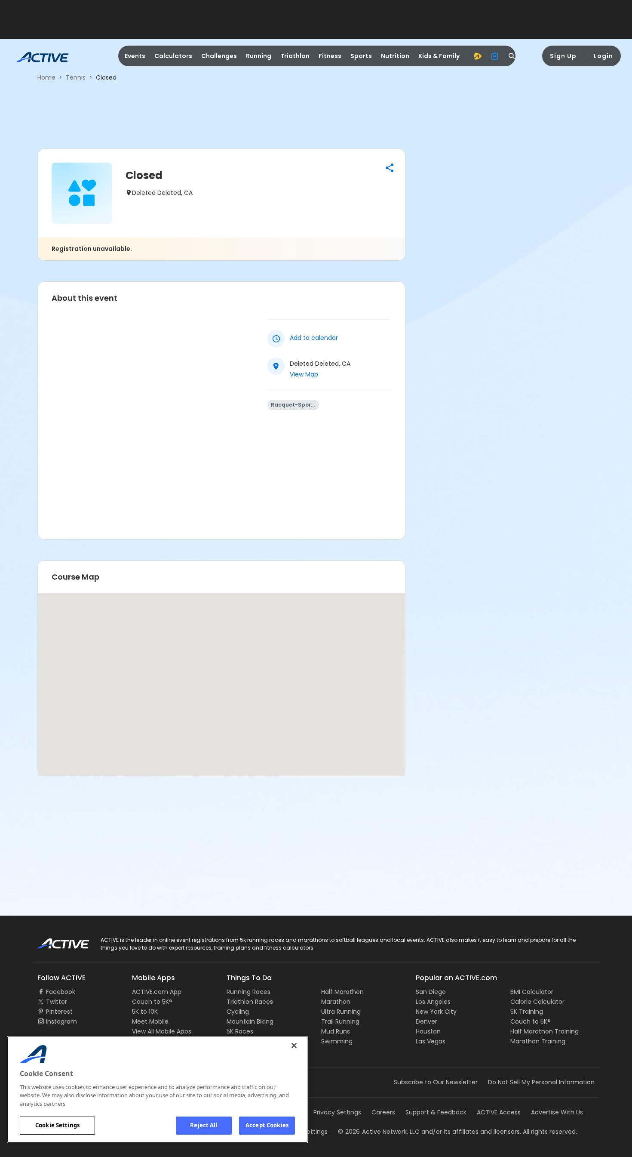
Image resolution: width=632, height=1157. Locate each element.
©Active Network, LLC (379, 1131)
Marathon (335, 1001)
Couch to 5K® (152, 1001)
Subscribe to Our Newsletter (436, 1082)
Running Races (248, 991)
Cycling (238, 1011)
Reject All (203, 1125)
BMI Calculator (531, 991)
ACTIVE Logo (55, 940)
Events (135, 56)
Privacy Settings (337, 1112)
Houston (428, 1031)
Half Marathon (342, 991)
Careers (383, 1112)
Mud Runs (335, 1031)
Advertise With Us (557, 1112)
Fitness (330, 56)
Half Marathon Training (544, 1031)
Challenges (219, 56)
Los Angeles (433, 1001)
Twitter (56, 1001)
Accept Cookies (266, 1125)
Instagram (61, 1021)
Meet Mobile (150, 1021)
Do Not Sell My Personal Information (541, 1082)
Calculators (173, 56)
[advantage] (477, 56)
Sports (361, 56)
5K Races (240, 1031)
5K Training (526, 1011)
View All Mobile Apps (161, 1031)
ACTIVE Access (499, 1112)
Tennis (76, 77)
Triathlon (295, 56)
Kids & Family (439, 56)
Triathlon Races (250, 1001)
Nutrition (395, 56)
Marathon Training (537, 1041)
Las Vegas (430, 1041)
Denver (426, 1021)
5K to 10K (145, 1011)
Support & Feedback (435, 1112)
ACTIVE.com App (156, 991)
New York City (436, 1011)
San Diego (431, 991)
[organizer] (495, 56)
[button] (389, 168)
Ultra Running (341, 1011)
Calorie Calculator (537, 1001)
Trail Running (340, 1021)
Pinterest (59, 1011)
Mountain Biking (250, 1021)
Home (46, 77)
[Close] (294, 1045)
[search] (512, 56)
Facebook (60, 991)
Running (258, 56)
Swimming (337, 1041)
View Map (304, 374)
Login (603, 56)
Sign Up (563, 56)
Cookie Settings (57, 1125)
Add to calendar (314, 337)
